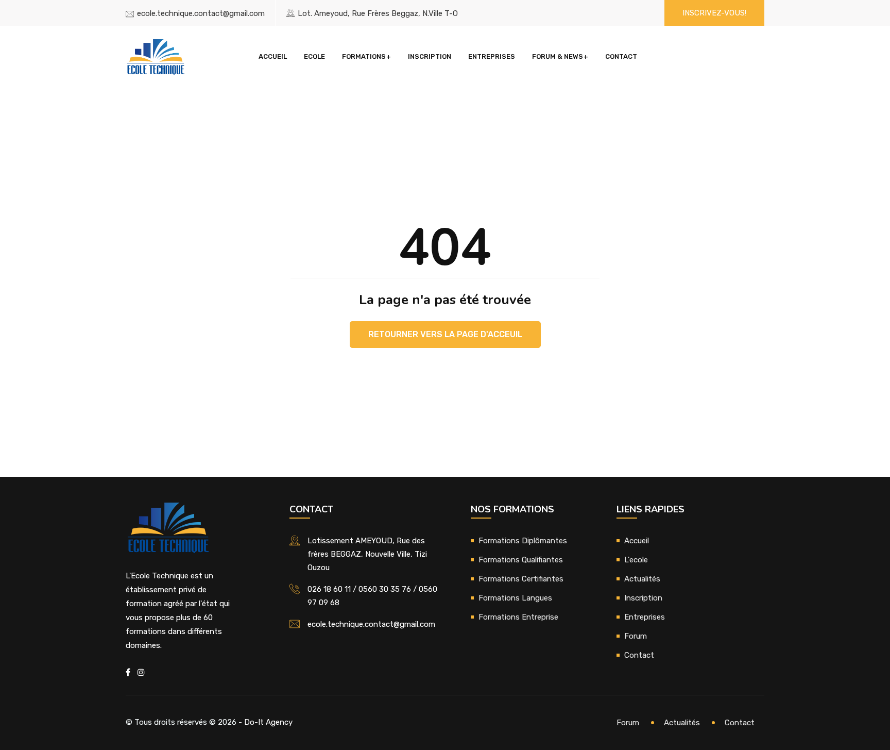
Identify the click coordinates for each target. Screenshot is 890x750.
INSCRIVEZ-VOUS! (714, 13)
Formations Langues (515, 598)
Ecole (314, 56)
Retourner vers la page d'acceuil (445, 334)
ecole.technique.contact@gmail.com (201, 13)
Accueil (273, 56)
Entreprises (491, 56)
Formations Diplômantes (522, 540)
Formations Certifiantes (520, 579)
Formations (364, 56)
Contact (621, 56)
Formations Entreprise (518, 617)
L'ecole (636, 559)
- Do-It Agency (265, 722)
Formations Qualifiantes (520, 559)
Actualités (642, 579)
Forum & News (557, 56)
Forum (635, 636)
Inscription (429, 56)
